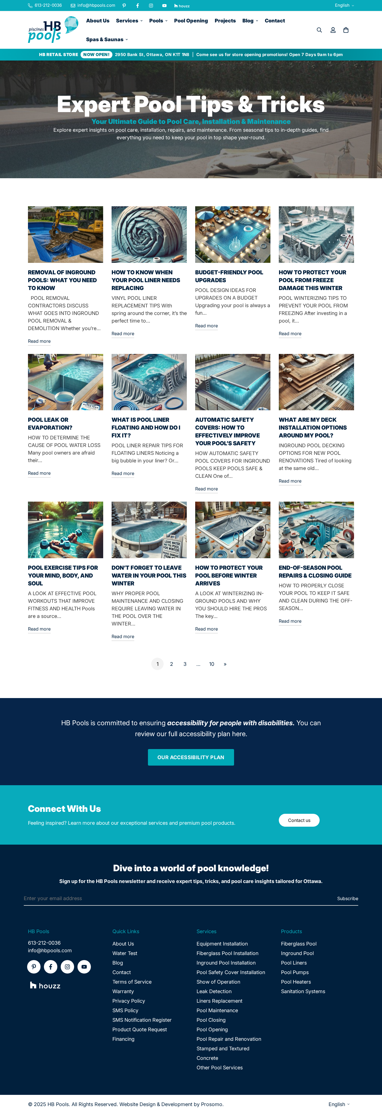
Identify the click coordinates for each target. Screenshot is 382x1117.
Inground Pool (297, 953)
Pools (156, 21)
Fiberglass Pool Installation (227, 953)
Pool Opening (191, 21)
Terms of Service (132, 982)
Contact (275, 21)
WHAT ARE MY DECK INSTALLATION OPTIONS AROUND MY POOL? (313, 427)
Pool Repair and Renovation (229, 1039)
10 (211, 664)
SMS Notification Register (142, 1020)
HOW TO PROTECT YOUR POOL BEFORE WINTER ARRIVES (229, 575)
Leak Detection (214, 991)
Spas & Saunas (104, 39)
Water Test (124, 953)
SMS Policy (125, 1010)
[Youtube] (164, 5)
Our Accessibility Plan (191, 757)
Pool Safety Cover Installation (231, 972)
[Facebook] (137, 5)
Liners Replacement (219, 1001)
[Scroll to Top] (371, 1086)
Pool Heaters (296, 982)
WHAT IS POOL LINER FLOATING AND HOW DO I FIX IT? (146, 427)
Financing (123, 1039)
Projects (225, 21)
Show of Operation (218, 982)
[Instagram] (151, 5)
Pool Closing (211, 1020)
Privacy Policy (128, 1001)
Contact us (299, 820)
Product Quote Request (139, 1029)
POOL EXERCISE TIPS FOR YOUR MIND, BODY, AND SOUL (63, 575)
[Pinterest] (124, 5)
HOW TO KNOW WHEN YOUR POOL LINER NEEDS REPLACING (146, 280)
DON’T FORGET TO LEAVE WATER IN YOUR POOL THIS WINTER (149, 575)
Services (127, 21)
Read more (39, 341)
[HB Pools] (53, 30)
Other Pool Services (220, 1067)
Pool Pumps (295, 972)
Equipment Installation (222, 944)
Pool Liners (294, 963)
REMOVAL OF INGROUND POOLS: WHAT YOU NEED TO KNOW (62, 280)
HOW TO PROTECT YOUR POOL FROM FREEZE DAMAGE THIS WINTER (312, 280)
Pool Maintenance (217, 1010)
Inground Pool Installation (226, 963)
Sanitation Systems (303, 991)
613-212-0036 (44, 943)
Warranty (123, 991)
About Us (97, 21)
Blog (248, 21)
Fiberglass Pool (299, 944)
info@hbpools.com (50, 950)
